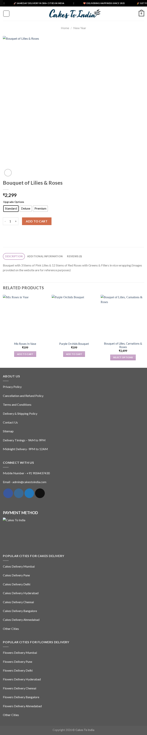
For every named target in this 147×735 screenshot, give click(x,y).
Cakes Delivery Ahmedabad (21, 619)
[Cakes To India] (73, 13)
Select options (123, 357)
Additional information (45, 256)
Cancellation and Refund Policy (23, 395)
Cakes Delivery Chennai (18, 602)
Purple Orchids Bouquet (74, 343)
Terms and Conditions (17, 404)
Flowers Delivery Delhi (18, 670)
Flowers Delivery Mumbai (20, 652)
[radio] (11, 208)
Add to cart (36, 221)
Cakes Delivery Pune (16, 575)
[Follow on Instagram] (19, 493)
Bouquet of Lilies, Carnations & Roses (123, 345)
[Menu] (6, 14)
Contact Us (10, 422)
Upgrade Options (13, 201)
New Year (79, 28)
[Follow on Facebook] (8, 493)
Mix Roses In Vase (25, 343)
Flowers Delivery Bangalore (21, 697)
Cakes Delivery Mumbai (19, 566)
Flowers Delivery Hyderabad (22, 679)
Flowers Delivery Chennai (19, 688)
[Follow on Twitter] (29, 493)
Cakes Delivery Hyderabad (20, 593)
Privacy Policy (12, 386)
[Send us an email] (40, 493)
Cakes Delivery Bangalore (20, 611)
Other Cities (11, 628)
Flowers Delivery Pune (17, 661)
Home (65, 28)
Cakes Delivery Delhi (16, 584)
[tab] (14, 256)
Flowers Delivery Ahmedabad (22, 706)
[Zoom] (8, 172)
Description (14, 256)
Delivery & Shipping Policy (20, 413)
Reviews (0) (74, 256)
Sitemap (8, 431)
